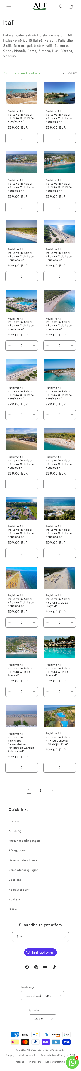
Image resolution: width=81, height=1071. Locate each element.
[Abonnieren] (64, 937)
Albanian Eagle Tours (39, 1050)
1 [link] (29, 790)
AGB (72, 1055)
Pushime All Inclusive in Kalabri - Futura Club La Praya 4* (58, 601)
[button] (8, 6)
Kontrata (14, 899)
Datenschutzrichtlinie (23, 860)
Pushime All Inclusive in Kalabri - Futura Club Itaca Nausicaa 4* (21, 116)
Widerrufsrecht (28, 1055)
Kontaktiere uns (19, 889)
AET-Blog (15, 831)
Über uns (15, 879)
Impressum (35, 1061)
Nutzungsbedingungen (24, 840)
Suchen (14, 821)
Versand (19, 1061)
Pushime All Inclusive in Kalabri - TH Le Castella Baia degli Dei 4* (58, 739)
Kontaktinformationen (57, 1061)
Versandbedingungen (23, 870)
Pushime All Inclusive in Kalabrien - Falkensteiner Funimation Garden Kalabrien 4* (21, 742)
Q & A (13, 909)
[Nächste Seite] (52, 790)
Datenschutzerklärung (53, 1055)
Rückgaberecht (19, 850)
